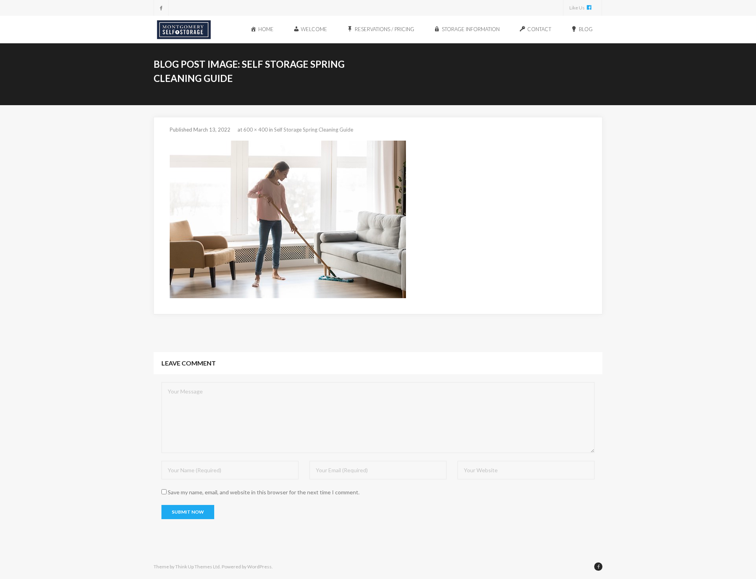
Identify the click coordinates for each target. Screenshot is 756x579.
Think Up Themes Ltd (197, 567)
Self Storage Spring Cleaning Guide (313, 129)
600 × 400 (255, 129)
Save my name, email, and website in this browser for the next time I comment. (263, 492)
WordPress (259, 567)
